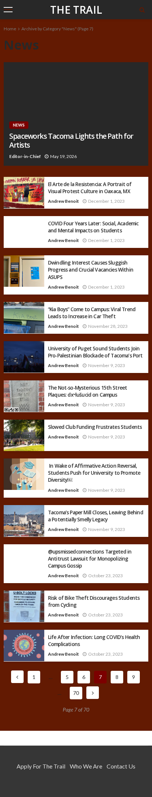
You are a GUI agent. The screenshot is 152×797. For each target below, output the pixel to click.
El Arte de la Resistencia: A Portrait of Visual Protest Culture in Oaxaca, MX (89, 188)
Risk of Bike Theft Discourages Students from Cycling (93, 601)
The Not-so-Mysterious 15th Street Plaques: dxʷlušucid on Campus (87, 391)
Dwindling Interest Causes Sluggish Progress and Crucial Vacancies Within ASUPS (90, 269)
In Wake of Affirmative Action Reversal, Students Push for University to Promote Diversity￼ (94, 472)
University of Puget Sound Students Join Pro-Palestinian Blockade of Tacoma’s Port (95, 352)
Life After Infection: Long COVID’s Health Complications (94, 640)
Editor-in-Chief (25, 156)
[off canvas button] (8, 9)
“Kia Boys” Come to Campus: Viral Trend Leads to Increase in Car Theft (91, 313)
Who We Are (86, 766)
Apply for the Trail (41, 766)
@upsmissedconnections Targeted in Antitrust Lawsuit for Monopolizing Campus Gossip (89, 558)
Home (10, 28)
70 (76, 693)
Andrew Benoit (63, 201)
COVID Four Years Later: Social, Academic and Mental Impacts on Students (93, 227)
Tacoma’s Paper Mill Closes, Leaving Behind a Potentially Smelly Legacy (95, 516)
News (19, 124)
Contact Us (121, 766)
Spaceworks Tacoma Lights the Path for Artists (71, 141)
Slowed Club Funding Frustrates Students (95, 426)
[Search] (142, 9)
